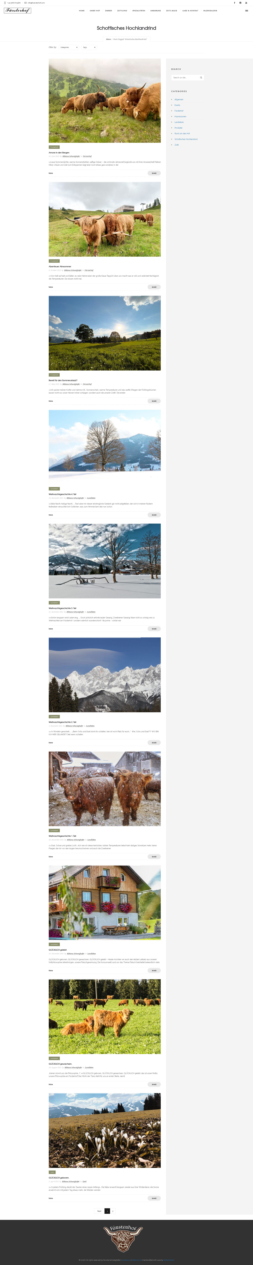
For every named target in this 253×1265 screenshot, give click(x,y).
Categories (65, 47)
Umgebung (155, 11)
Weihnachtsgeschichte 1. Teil (62, 835)
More (51, 173)
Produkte (178, 128)
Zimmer (108, 11)
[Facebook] (234, 3)
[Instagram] (240, 3)
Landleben (179, 122)
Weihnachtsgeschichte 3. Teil (62, 608)
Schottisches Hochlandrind (186, 139)
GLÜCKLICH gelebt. (58, 949)
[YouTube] (246, 3)
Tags (85, 47)
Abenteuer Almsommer (60, 266)
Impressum (126, 1260)
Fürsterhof (179, 111)
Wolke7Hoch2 (168, 1260)
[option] (105, 219)
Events (177, 105)
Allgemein (179, 99)
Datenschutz (137, 1260)
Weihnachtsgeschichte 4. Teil (62, 494)
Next (99, 1211)
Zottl (177, 145)
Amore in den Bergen (59, 152)
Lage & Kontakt (190, 11)
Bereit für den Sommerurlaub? (63, 380)
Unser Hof (95, 11)
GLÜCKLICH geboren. (59, 1177)
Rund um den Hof (182, 133)
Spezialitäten (139, 11)
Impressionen (180, 116)
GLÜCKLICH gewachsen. (60, 1063)
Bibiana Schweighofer (71, 156)
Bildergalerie (210, 11)
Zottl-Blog (171, 11)
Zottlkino (122, 11)
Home (82, 11)
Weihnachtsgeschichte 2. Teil (62, 722)
